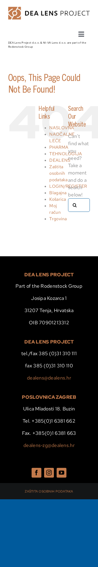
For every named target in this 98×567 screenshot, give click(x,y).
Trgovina (58, 219)
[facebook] (36, 473)
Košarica (57, 199)
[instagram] (49, 473)
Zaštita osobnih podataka (58, 173)
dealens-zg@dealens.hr (49, 445)
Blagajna (57, 193)
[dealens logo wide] (49, 9)
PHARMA (58, 147)
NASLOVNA (61, 128)
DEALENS (59, 160)
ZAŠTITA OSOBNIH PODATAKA (49, 491)
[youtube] (61, 473)
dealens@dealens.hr (49, 378)
